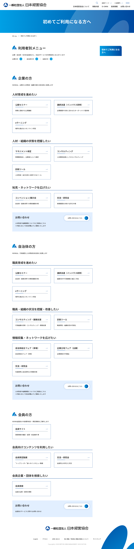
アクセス (44, 539)
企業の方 (15, 59)
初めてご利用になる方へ (111, 51)
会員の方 (45, 59)
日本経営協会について (81, 6)
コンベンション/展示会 (25, 197)
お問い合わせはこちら (75, 218)
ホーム (14, 36)
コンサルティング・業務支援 (28, 319)
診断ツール (20, 169)
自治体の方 (30, 59)
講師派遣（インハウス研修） (70, 104)
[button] (127, 3)
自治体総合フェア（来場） (27, 348)
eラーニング (21, 122)
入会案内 (117, 3)
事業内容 (95, 6)
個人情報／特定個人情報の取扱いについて (76, 539)
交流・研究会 (63, 197)
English (35, 539)
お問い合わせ (125, 6)
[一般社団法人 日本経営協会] (25, 5)
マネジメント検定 (23, 151)
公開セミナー (21, 104)
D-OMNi (105, 6)
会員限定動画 (21, 457)
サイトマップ (97, 539)
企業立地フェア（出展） (68, 348)
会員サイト (20, 428)
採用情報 (114, 6)
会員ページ (105, 3)
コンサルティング (65, 151)
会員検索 (19, 485)
